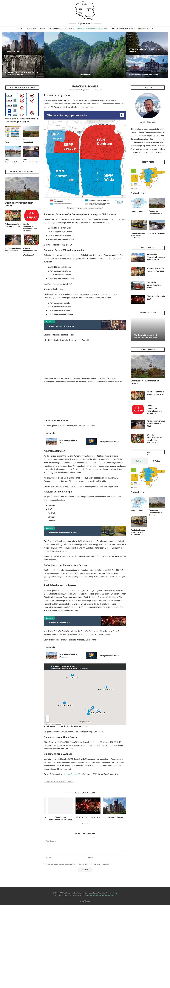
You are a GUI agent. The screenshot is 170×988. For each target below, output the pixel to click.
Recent (139, 461)
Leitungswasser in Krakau (109, 441)
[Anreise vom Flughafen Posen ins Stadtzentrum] (138, 257)
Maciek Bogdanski (82, 90)
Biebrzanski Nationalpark (17, 51)
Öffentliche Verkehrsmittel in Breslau (155, 213)
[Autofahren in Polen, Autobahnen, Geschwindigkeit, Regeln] (22, 104)
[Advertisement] (84, 360)
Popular (156, 461)
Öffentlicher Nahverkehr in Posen (92, 29)
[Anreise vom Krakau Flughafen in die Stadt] (138, 424)
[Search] (152, 28)
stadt (70, 781)
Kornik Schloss (28, 66)
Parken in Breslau (138, 211)
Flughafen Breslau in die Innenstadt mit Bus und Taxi (138, 235)
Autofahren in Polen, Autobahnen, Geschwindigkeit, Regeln (21, 120)
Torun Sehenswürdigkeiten (13, 161)
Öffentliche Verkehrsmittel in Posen (154, 284)
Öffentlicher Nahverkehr (54, 781)
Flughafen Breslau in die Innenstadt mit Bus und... (146, 336)
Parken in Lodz (138, 193)
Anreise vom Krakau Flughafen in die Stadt (156, 423)
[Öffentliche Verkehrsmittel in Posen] (57, 805)
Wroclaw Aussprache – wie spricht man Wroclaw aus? (154, 439)
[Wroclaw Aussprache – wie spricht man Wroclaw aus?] (138, 438)
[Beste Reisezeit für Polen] (147, 43)
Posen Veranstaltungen (122, 29)
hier (88, 340)
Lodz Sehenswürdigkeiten (31, 161)
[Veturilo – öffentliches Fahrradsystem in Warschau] (138, 409)
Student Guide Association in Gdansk (146, 132)
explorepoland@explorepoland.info (103, 895)
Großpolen (31, 29)
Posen (42, 29)
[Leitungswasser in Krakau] (91, 441)
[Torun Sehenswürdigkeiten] (85, 55)
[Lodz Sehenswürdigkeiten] (31, 151)
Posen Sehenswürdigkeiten (60, 29)
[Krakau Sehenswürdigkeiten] (147, 66)
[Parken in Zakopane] (157, 225)
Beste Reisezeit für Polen (141, 51)
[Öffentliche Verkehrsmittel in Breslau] (157, 203)
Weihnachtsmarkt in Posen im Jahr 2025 (155, 269)
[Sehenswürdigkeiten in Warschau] (51, 441)
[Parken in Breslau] (139, 203)
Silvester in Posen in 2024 (85, 817)
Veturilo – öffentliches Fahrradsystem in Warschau (154, 410)
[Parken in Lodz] (148, 178)
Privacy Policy (112, 893)
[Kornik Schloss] (41, 68)
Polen (19, 29)
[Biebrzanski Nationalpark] (23, 43)
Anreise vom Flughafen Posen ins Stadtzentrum (156, 257)
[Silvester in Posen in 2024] (85, 805)
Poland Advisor (156, 152)
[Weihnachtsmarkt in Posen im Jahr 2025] (138, 271)
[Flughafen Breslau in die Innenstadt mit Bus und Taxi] (139, 225)
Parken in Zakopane (157, 233)
